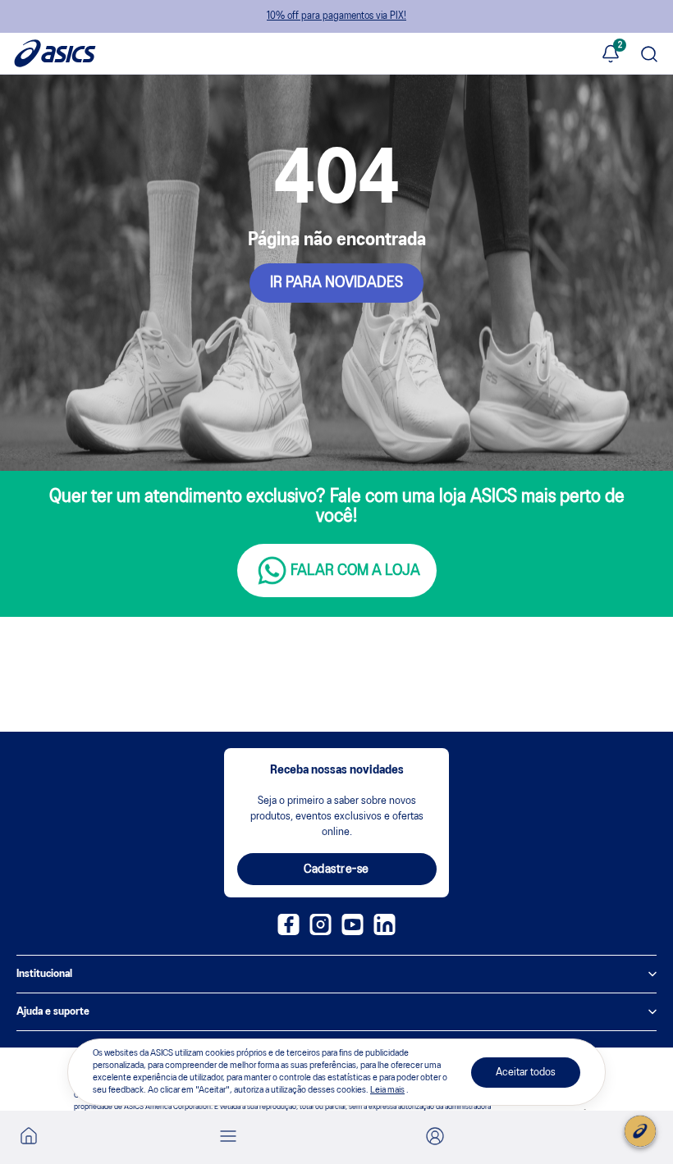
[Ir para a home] (29, 1141)
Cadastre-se (336, 869)
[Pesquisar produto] (649, 55)
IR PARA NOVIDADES (336, 283)
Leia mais (387, 1090)
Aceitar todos (526, 1072)
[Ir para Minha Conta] (435, 1137)
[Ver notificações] (610, 54)
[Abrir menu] (228, 1137)
